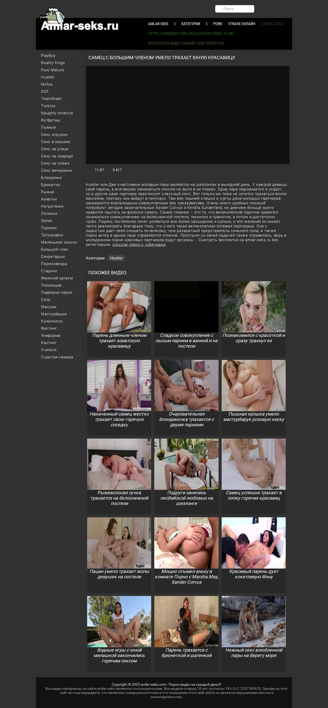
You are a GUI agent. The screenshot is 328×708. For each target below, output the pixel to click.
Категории (190, 24)
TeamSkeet (51, 98)
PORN (217, 24)
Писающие (51, 285)
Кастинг (48, 342)
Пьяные (48, 127)
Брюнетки (50, 185)
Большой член (54, 249)
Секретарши (53, 256)
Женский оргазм (57, 278)
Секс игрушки (54, 134)
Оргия (46, 220)
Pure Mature (52, 70)
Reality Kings (53, 62)
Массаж (49, 307)
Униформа (50, 335)
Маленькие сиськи (59, 242)
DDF (45, 91)
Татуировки (52, 235)
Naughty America (57, 113)
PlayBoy (48, 55)
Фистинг (49, 328)
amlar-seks (158, 24)
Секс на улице (55, 149)
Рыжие (47, 192)
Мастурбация (54, 314)
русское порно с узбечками (139, 244)
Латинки (49, 213)
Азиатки (49, 199)
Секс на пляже (55, 163)
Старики (49, 271)
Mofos (47, 84)
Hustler (48, 77)
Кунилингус (52, 321)
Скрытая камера (57, 357)
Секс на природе (57, 156)
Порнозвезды (54, 263)
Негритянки (52, 206)
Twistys (48, 106)
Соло (45, 299)
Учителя (48, 350)
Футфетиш (50, 120)
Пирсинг (49, 228)
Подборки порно (56, 292)
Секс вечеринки (56, 170)
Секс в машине (55, 141)
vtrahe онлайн (241, 24)
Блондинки (51, 177)
